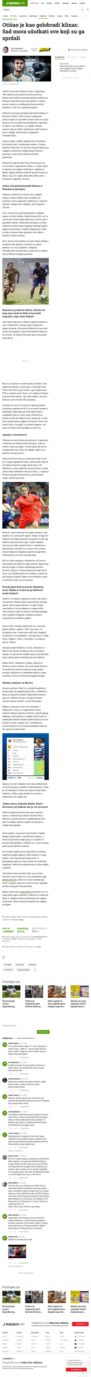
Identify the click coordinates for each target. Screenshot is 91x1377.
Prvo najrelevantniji (25, 1038)
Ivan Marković (13, 1062)
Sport (57, 3)
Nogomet (42, 16)
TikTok (80, 1347)
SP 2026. (13, 16)
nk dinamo (8, 970)
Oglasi (74, 3)
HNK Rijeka (20, 965)
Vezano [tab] (83, 57)
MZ (4, 1216)
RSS (61, 1351)
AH (4, 1113)
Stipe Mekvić (13, 1183)
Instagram (81, 1344)
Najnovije (23, 16)
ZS (5, 1097)
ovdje (13, 939)
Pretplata (34, 3)
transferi (32, 965)
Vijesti (49, 3)
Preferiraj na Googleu (79, 50)
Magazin (35, 1333)
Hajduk (59, 16)
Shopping (34, 1336)
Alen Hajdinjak (13, 1112)
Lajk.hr (48, 1344)
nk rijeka (7, 965)
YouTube (10, 1259)
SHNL (67, 16)
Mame (33, 1351)
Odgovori (49, 1351)
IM (5, 1064)
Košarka (74, 16)
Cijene (82, 3)
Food (33, 1347)
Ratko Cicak (12, 1237)
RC (5, 1238)
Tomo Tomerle (13, 1133)
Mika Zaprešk (13, 1215)
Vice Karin (19, 49)
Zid (42, 3)
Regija (4, 1344)
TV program (64, 1340)
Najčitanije (33, 16)
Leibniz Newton (14, 1079)
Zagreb (4, 1347)
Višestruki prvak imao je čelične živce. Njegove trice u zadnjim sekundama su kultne (72, 67)
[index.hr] (15, 3)
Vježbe (48, 1347)
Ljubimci (34, 1344)
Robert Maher (13, 1043)
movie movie (13, 1156)
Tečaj (62, 1336)
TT (5, 1135)
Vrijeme (62, 1347)
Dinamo (52, 16)
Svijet (4, 1336)
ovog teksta (25, 892)
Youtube (81, 1340)
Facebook (81, 1336)
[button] (5, 991)
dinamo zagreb (23, 970)
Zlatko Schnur (13, 1095)
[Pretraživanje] (87, 10)
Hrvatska (5, 1340)
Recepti (48, 1340)
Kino (61, 1344)
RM (4, 1045)
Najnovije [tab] (60, 57)
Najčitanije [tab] (72, 57)
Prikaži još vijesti (70, 78)
